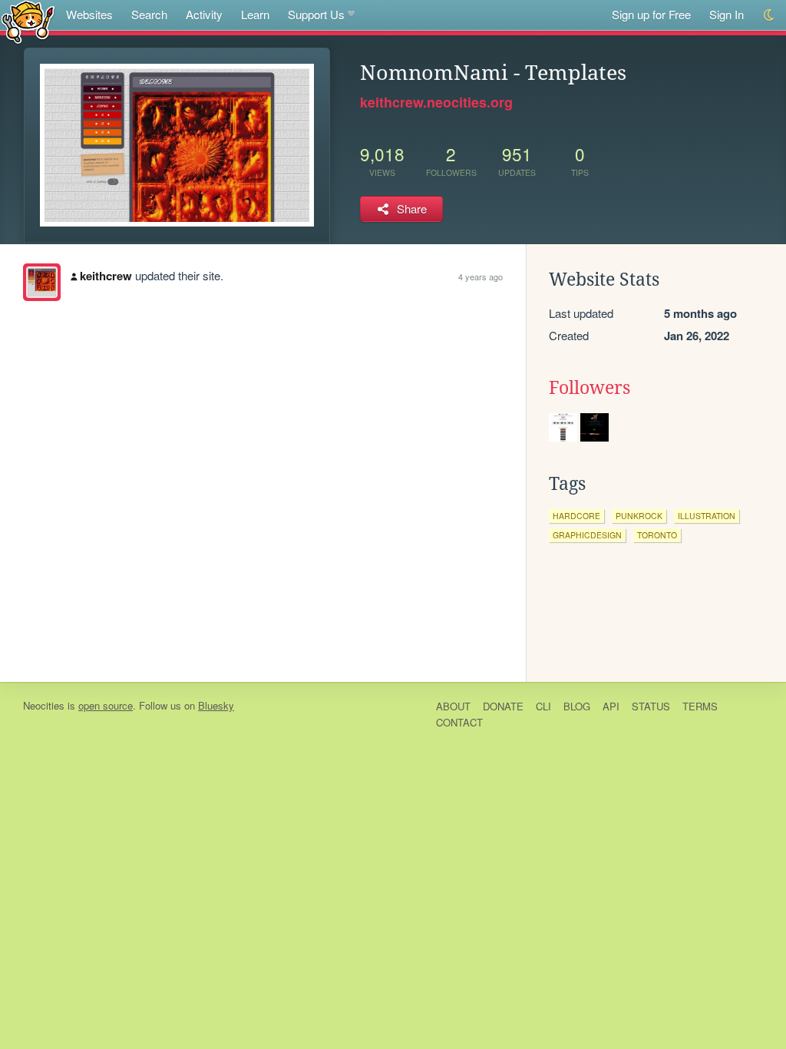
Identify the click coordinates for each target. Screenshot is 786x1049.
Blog (576, 706)
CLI (543, 706)
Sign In (726, 14)
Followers (589, 388)
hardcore (576, 515)
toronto (657, 535)
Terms (700, 706)
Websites (89, 14)
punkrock (639, 515)
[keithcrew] (42, 282)
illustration (706, 515)
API (611, 706)
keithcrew (106, 275)
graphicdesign (587, 535)
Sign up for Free (651, 14)
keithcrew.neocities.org (436, 102)
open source (105, 705)
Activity (204, 14)
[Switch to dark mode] (769, 15)
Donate (503, 706)
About (453, 706)
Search (149, 14)
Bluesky (216, 705)
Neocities (43, 705)
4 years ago (480, 276)
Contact (459, 722)
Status (651, 706)
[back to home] (28, 21)
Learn (255, 14)
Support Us (316, 14)
